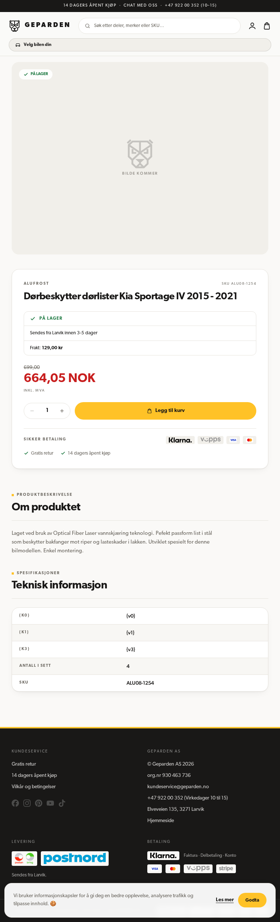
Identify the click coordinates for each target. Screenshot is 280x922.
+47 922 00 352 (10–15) (191, 6)
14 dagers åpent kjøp (34, 775)
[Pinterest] (38, 803)
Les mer (225, 900)
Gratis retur (24, 764)
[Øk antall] (62, 411)
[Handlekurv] (266, 26)
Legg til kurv (170, 410)
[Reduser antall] (32, 411)
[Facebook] (15, 803)
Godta (252, 900)
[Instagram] (27, 803)
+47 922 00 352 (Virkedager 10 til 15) (187, 798)
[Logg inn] (252, 26)
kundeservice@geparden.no (178, 787)
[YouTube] (50, 803)
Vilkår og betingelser (34, 787)
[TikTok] (62, 803)
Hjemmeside (160, 821)
